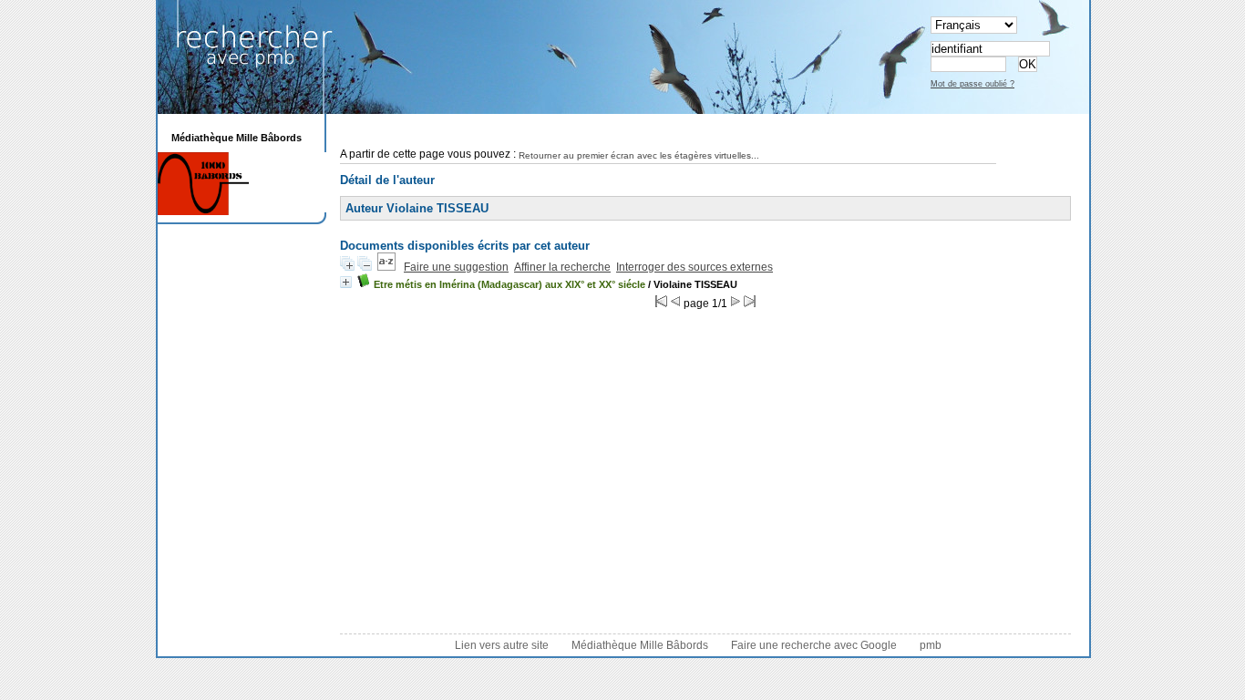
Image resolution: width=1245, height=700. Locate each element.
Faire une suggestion (456, 267)
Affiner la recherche (562, 267)
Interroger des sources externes (694, 267)
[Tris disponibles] (386, 267)
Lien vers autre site (502, 645)
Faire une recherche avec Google (814, 645)
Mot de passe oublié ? (972, 83)
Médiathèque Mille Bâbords (639, 645)
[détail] (346, 282)
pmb (930, 645)
